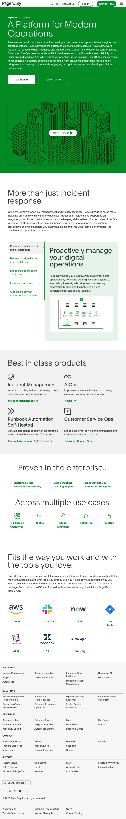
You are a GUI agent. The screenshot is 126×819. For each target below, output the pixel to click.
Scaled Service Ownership (73, 706)
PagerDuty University (108, 762)
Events (101, 724)
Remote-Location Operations (107, 698)
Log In (85, 3)
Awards (102, 741)
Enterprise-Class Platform (74, 674)
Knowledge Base (106, 766)
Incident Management (13, 672)
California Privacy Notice (46, 808)
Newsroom (8, 750)
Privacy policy (9, 808)
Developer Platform (44, 677)
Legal (37, 766)
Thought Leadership (12, 745)
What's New (104, 677)
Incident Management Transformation (13, 698)
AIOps (5, 677)
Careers (70, 750)
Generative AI (105, 672)
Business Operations (44, 672)
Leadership (71, 741)
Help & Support (10, 766)
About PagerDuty (11, 741)
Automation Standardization (42, 698)
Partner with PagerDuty (14, 771)
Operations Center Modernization (11, 706)
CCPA (69, 808)
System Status (9, 762)
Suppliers (71, 745)
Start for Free (106, 3)
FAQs (69, 762)
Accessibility (72, 766)
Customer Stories (43, 720)
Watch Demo (53, 79)
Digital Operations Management (75, 682)
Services (38, 771)
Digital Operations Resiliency (75, 698)
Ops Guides (72, 771)
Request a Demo (74, 728)
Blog (68, 720)
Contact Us (68, 3)
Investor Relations (43, 750)
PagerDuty (12, 17)
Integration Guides (43, 724)
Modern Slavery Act (44, 813)
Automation (8, 681)
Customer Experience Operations (45, 706)
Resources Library (11, 720)
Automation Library (44, 728)
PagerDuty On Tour (12, 728)
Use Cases (103, 720)
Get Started (21, 79)
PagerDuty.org (41, 745)
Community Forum (12, 724)
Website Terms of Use (13, 813)
